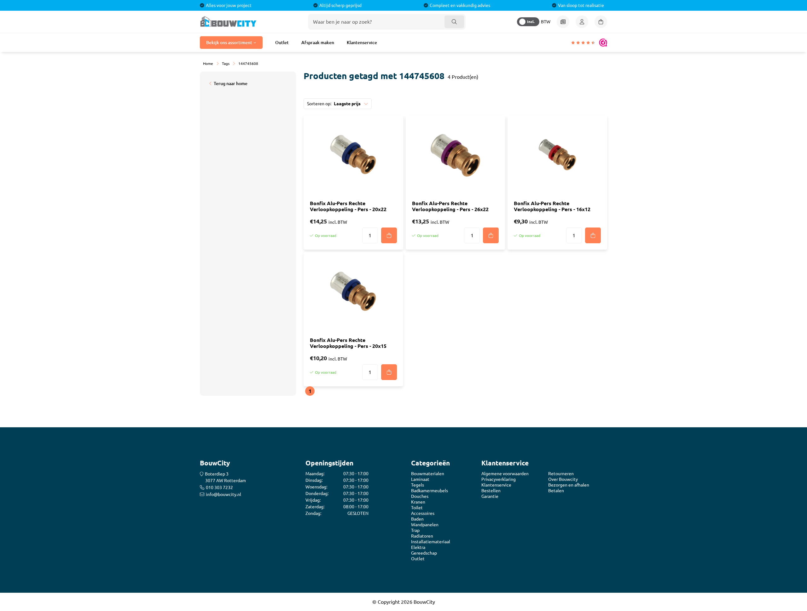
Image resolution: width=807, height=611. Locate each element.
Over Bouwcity (563, 479)
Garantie (489, 496)
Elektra (418, 547)
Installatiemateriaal (430, 541)
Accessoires (422, 513)
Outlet (282, 42)
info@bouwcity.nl (223, 494)
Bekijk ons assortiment (229, 42)
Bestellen (491, 490)
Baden (417, 519)
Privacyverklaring (498, 479)
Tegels (417, 484)
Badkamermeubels (429, 490)
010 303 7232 (219, 487)
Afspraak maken (317, 42)
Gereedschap (424, 553)
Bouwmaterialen (427, 473)
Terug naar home (230, 83)
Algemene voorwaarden (505, 473)
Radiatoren (422, 536)
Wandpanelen (424, 524)
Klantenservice (362, 42)
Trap (415, 530)
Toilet (417, 507)
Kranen (418, 501)
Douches (419, 496)
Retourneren (561, 473)
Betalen (556, 490)
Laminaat (420, 479)
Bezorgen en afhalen (568, 484)
